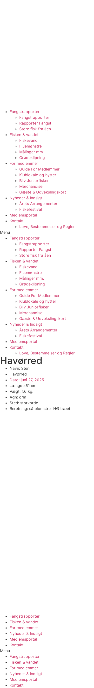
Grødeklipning (32, 157)
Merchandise (30, 186)
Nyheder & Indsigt (26, 197)
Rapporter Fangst (35, 123)
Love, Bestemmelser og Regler (47, 226)
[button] (47, 232)
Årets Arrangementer (38, 203)
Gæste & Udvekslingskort (42, 192)
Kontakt (17, 220)
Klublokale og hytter (37, 174)
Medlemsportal (23, 215)
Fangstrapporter (25, 111)
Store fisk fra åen (35, 128)
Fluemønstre (30, 146)
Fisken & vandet (24, 134)
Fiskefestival (30, 209)
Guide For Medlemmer (39, 169)
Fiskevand (28, 140)
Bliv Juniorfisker (34, 180)
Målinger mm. (31, 151)
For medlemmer (24, 163)
